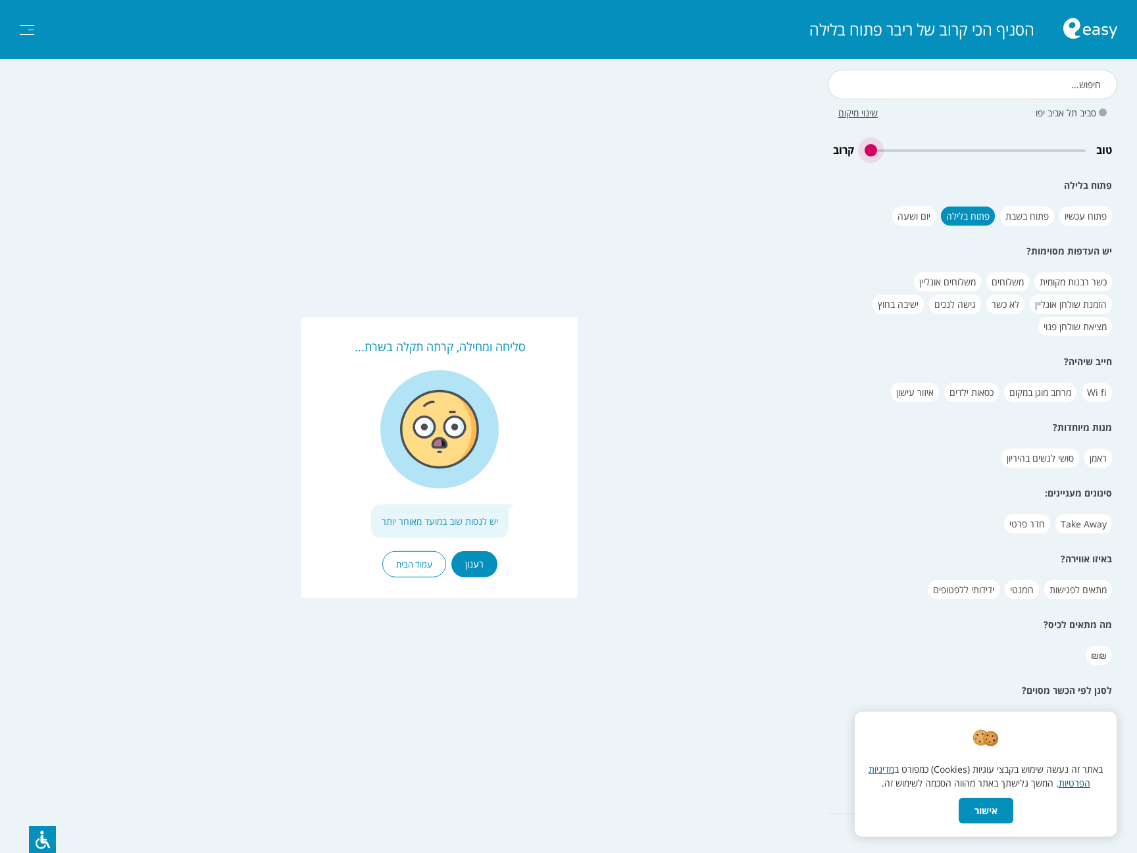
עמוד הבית (414, 564)
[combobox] (972, 84)
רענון (474, 563)
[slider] (975, 150)
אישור (986, 810)
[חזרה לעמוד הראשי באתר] (1090, 30)
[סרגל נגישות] (42, 839)
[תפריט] (27, 29)
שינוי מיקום (858, 113)
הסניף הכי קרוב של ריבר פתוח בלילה (921, 29)
